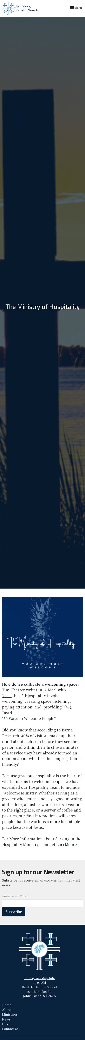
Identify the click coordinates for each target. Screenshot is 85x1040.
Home (7, 1005)
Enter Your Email (15, 896)
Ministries (10, 1014)
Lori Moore (66, 844)
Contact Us (10, 1028)
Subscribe (13, 911)
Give (5, 1024)
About (7, 1009)
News (6, 1019)
